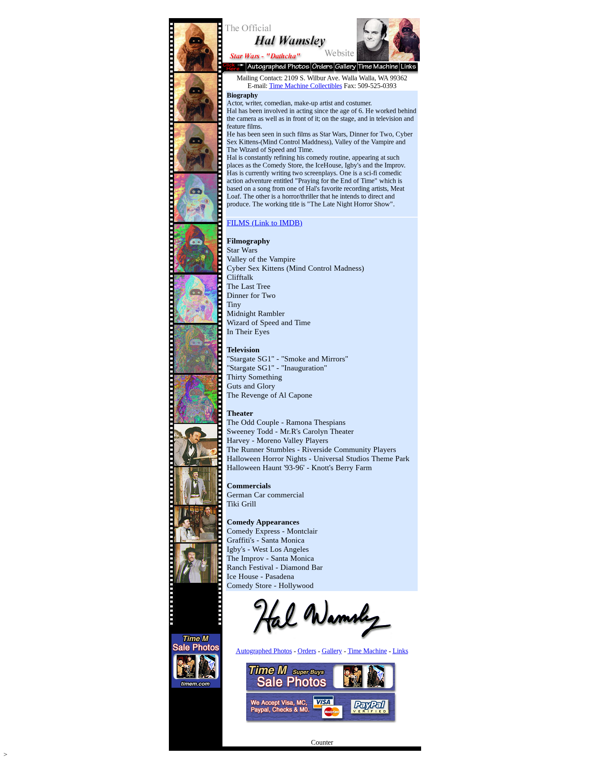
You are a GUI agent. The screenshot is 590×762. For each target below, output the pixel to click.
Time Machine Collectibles (305, 85)
